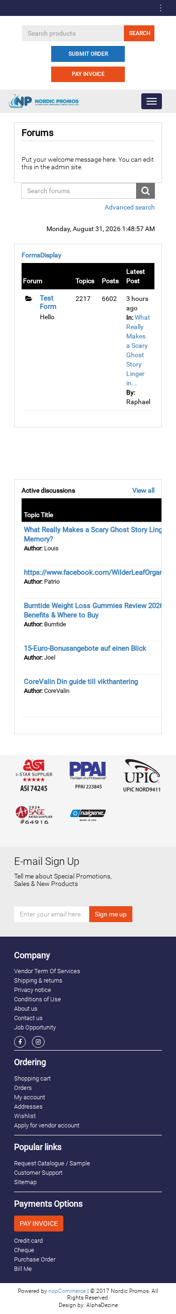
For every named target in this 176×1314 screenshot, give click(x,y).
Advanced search (130, 207)
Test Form (48, 302)
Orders (23, 1087)
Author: (33, 548)
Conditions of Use (37, 999)
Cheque (24, 1250)
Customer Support (38, 1172)
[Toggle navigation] (160, 8)
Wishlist (25, 1115)
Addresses (28, 1106)
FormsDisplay (41, 255)
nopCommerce (67, 1291)
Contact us (28, 1017)
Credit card (28, 1240)
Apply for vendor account (46, 1125)
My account (29, 1097)
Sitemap (25, 1182)
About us (26, 1008)
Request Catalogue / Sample (52, 1163)
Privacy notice (32, 989)
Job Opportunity (35, 1027)
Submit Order (88, 54)
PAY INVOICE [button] (39, 1223)
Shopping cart (32, 1078)
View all (143, 490)
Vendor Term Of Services (47, 971)
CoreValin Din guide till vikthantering (81, 681)
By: (130, 392)
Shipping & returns (38, 980)
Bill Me (23, 1268)
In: (129, 317)
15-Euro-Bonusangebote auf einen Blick (85, 648)
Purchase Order (34, 1259)
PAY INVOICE (88, 74)
